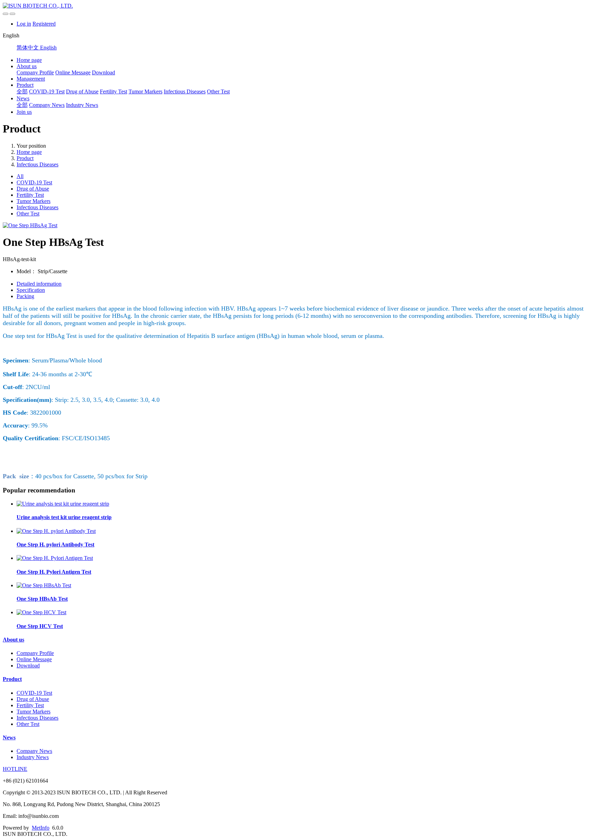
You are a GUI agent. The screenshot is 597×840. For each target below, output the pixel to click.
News (23, 98)
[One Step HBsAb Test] (44, 585)
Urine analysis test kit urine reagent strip (64, 517)
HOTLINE (15, 769)
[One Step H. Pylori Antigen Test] (55, 558)
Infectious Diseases (185, 91)
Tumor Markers (145, 91)
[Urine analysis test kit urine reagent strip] (63, 504)
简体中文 (28, 47)
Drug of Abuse (82, 91)
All (20, 176)
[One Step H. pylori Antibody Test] (56, 531)
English (48, 47)
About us (27, 66)
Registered (44, 24)
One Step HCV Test (40, 626)
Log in (24, 24)
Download (103, 72)
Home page (29, 60)
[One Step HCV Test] (41, 612)
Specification (31, 290)
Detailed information (39, 284)
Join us (24, 112)
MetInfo (40, 828)
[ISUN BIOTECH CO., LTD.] (298, 6)
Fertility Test (113, 91)
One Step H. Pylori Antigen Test (54, 572)
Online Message (73, 72)
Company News (47, 105)
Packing (25, 296)
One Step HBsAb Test (42, 599)
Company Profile (35, 72)
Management (31, 79)
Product (25, 85)
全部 (22, 91)
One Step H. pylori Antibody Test (55, 544)
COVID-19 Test (47, 91)
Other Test (218, 91)
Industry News (82, 105)
